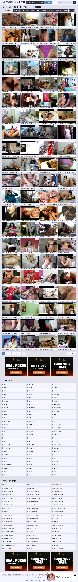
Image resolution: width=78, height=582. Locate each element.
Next (71, 354)
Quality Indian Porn (8, 528)
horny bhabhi (57, 408)
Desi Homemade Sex (58, 525)
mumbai (30, 431)
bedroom (59, 10)
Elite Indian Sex (57, 535)
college (30, 384)
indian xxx (6, 448)
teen (54, 458)
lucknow (6, 458)
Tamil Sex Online (57, 498)
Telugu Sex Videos (33, 525)
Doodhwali (31, 488)
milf (4, 471)
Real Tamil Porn (32, 535)
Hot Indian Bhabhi (33, 501)
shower (30, 471)
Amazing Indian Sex (33, 491)
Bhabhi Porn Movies (33, 495)
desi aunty (31, 408)
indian (55, 421)
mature (5, 468)
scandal (30, 465)
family (30, 428)
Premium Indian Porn (59, 508)
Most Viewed (31, 2)
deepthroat (31, 398)
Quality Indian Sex (8, 491)
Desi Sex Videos (7, 495)
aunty (38, 10)
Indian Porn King (57, 491)
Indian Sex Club (7, 501)
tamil (55, 455)
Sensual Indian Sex (33, 548)
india (55, 418)
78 (23, 353)
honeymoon (56, 404)
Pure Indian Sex (7, 522)
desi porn (31, 411)
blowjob (5, 418)
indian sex (6, 441)
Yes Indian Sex (32, 545)
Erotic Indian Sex (8, 518)
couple (30, 387)
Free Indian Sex (57, 538)
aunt (33, 10)
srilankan (56, 434)
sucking (55, 441)
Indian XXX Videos (58, 501)
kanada (5, 455)
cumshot (31, 394)
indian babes (57, 428)
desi (29, 404)
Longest (49, 2)
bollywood (6, 421)
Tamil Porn (31, 485)
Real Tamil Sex (7, 508)
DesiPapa (55, 522)
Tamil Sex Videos (7, 542)
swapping (56, 451)
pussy (30, 455)
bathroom (51, 10)
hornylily (56, 414)
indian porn (6, 438)
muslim (30, 434)
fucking (55, 384)
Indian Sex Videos (58, 505)
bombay (5, 424)
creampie (31, 391)
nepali (30, 438)
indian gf (6, 434)
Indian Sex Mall (32, 532)
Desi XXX (55, 518)
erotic (30, 424)
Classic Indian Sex (33, 515)
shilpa (30, 468)
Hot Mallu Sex (32, 505)
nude (29, 441)
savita (30, 461)
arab (28, 10)
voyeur (55, 471)
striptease (56, 438)
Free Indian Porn (57, 542)
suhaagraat (56, 445)
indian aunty (57, 424)
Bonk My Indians (32, 512)
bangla (44, 10)
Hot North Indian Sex (34, 498)
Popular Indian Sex (8, 515)
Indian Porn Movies (33, 538)
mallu (5, 461)
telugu (55, 461)
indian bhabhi (7, 431)
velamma (55, 465)
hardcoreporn (13, 2)
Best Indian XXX (57, 485)
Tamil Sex (5, 485)
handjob (55, 391)
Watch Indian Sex (8, 538)
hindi (55, 398)
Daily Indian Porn (58, 515)
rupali (30, 458)
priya (30, 448)
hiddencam (56, 394)
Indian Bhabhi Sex (33, 518)
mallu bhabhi (7, 465)
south (30, 475)
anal (22, 10)
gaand (55, 387)
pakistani (31, 445)
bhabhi (72, 10)
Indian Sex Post (7, 488)
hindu (55, 401)
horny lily (56, 411)
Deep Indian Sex (57, 528)
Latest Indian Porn (58, 495)
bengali (66, 10)
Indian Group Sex (7, 505)
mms (4, 475)
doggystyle (31, 421)
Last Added (40, 2)
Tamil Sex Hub (32, 522)
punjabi (30, 451)
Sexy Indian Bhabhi (58, 488)
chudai (5, 428)
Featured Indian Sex (58, 548)
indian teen (6, 445)
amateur (17, 10)
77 (19, 353)
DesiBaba (5, 512)
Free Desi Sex (56, 545)
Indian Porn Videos (8, 532)
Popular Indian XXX (33, 542)
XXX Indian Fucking (8, 545)
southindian (57, 431)
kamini (5, 451)
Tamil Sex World (7, 548)
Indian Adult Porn (8, 525)
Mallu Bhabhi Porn (33, 508)
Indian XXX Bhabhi (58, 512)
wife (54, 475)
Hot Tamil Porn (7, 498)
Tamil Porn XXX (32, 528)
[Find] (74, 2)
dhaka (30, 414)
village (55, 468)
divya (30, 418)
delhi (30, 401)
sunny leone (56, 448)
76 (16, 353)
